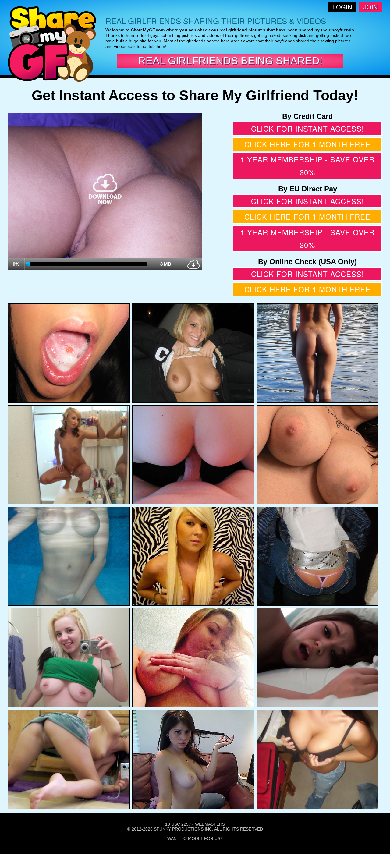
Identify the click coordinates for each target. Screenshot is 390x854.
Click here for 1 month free (307, 144)
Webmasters (210, 824)
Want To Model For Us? (195, 838)
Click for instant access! (307, 128)
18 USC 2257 (178, 824)
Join (370, 6)
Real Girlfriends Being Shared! (230, 60)
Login (342, 6)
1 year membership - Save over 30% (307, 165)
